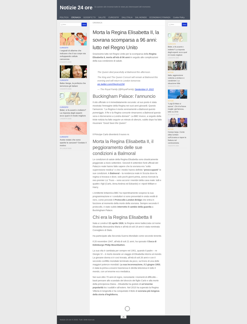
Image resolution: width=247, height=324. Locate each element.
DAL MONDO (141, 17)
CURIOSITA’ (113, 17)
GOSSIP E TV (89, 17)
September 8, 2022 (144, 89)
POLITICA (64, 17)
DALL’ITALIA (127, 17)
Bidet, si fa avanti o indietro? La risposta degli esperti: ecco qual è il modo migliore (73, 113)
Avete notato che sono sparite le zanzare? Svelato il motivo (73, 143)
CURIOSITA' (64, 48)
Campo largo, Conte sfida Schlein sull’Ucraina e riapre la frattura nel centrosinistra (177, 137)
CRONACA (76, 17)
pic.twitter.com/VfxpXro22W (111, 84)
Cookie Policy (179, 17)
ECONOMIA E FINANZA (159, 17)
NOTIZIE (171, 72)
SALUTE (102, 17)
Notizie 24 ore (76, 7)
